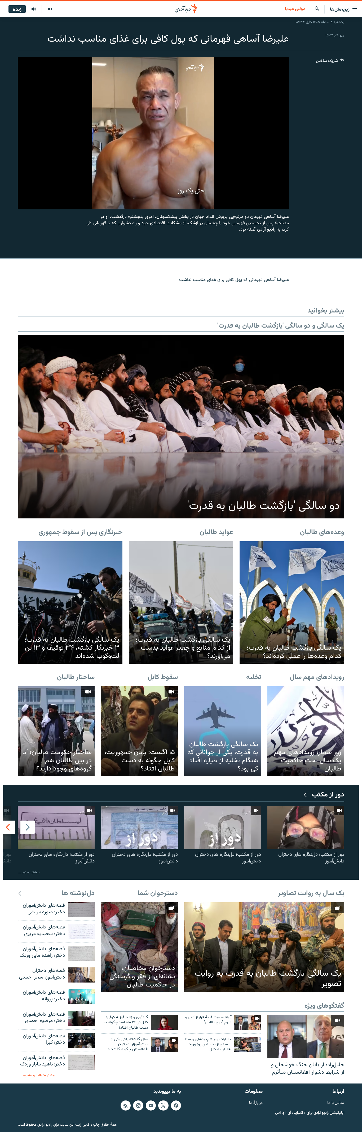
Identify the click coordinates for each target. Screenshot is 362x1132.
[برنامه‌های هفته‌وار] (34, 9)
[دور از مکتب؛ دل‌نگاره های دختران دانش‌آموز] (305, 827)
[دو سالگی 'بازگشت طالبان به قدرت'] (181, 426)
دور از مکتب (328, 795)
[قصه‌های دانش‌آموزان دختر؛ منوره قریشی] (81, 909)
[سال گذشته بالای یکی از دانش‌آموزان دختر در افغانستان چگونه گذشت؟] (164, 1044)
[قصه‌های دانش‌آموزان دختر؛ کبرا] (81, 1040)
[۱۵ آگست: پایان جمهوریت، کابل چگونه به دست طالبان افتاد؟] (139, 731)
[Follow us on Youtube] (151, 1105)
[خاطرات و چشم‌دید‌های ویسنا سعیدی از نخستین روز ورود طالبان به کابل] (247, 1044)
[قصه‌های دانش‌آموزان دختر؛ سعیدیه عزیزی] (81, 931)
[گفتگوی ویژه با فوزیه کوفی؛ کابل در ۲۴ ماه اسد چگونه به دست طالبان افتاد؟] (164, 1022)
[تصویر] (50, 9)
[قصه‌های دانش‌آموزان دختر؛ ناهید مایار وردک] (81, 1062)
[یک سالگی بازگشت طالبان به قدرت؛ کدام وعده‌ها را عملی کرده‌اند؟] (292, 602)
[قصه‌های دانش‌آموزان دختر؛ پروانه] (81, 996)
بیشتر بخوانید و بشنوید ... (36, 1075)
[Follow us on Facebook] (176, 1105)
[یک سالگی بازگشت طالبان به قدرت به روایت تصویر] (264, 947)
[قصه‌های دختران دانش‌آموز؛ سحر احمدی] (81, 975)
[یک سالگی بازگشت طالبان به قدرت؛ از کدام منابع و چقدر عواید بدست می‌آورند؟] (181, 602)
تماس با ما (335, 1103)
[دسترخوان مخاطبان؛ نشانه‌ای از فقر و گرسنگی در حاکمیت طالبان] (139, 947)
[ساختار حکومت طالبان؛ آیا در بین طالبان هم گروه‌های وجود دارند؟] (56, 731)
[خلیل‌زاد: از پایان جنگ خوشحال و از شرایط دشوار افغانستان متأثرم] (305, 1036)
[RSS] (126, 1105)
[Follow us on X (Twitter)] (163, 1105)
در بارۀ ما (256, 1103)
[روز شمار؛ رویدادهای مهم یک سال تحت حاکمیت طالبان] (305, 731)
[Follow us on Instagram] (138, 1105)
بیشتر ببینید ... (28, 872)
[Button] (330, 62)
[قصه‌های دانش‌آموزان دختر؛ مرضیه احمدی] (81, 1018)
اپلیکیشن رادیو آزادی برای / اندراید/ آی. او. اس (309, 1113)
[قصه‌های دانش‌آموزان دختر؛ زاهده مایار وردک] (81, 953)
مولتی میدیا (295, 9)
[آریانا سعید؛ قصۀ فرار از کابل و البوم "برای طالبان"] (247, 1022)
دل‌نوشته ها (78, 893)
